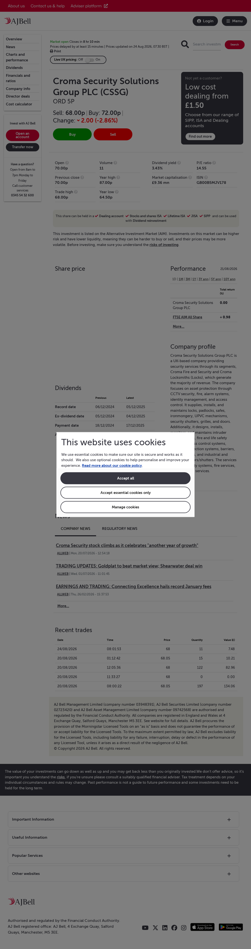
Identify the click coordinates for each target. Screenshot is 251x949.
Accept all (125, 478)
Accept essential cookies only (125, 493)
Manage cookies (125, 507)
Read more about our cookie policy (112, 465)
